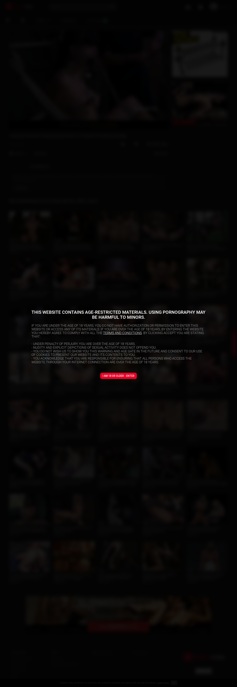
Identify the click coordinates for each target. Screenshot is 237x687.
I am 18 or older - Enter (118, 375)
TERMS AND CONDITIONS (122, 333)
